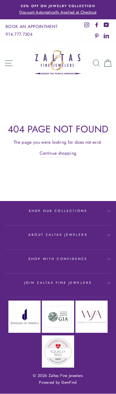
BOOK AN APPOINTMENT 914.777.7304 (31, 30)
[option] (58, 9)
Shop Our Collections (58, 210)
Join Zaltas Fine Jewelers (58, 282)
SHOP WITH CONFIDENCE (58, 258)
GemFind (69, 382)
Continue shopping (58, 153)
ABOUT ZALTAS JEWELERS (57, 234)
